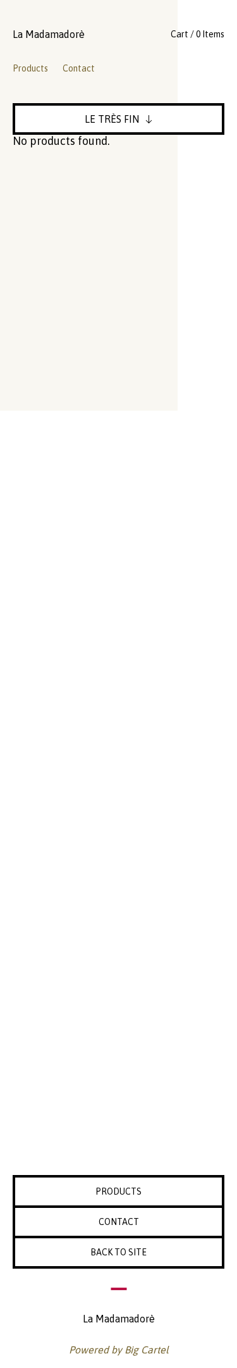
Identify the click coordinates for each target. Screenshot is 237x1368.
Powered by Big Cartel (119, 1349)
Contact (79, 68)
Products (30, 68)
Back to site (118, 1252)
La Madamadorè (49, 34)
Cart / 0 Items (197, 34)
